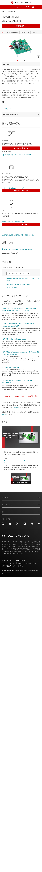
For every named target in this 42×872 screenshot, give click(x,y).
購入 (3, 512)
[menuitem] (16, 7)
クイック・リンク (7, 505)
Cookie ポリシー (20, 560)
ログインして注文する (21, 148)
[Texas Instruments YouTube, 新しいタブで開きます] (39, 524)
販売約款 (20, 563)
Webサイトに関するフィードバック (12, 566)
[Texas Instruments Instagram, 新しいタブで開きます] (3, 524)
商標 (35, 563)
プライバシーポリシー (8, 563)
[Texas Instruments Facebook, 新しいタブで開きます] (10, 524)
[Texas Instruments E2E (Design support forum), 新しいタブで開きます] (32, 524)
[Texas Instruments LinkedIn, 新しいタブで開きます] (24, 524)
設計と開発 (11, 11)
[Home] (21, 2)
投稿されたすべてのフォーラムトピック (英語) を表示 (21, 396)
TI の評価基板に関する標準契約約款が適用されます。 (18, 235)
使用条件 (16, 407)
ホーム (4, 11)
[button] (3, 7)
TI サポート (5, 414)
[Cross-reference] (22, 7)
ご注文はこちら (21, 26)
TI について (5, 498)
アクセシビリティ (7, 560)
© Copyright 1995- (9, 570)
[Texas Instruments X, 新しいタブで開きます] (17, 524)
